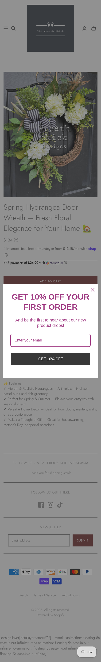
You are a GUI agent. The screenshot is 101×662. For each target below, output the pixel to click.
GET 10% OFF (50, 359)
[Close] (92, 290)
